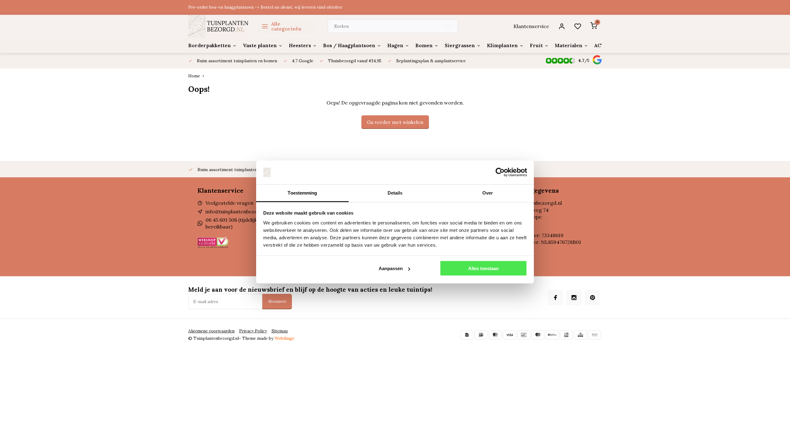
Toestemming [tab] (302, 192)
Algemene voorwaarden (211, 331)
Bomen (424, 45)
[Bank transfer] (594, 334)
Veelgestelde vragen (229, 203)
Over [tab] (487, 192)
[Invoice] (466, 334)
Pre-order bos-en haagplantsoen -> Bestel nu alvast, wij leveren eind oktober (265, 7)
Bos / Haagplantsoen (349, 45)
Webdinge (284, 338)
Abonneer (277, 301)
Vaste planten (260, 45)
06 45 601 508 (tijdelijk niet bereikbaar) (237, 223)
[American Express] (566, 334)
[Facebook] (555, 297)
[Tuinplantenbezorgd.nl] (218, 26)
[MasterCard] (495, 334)
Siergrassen (460, 45)
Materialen (568, 45)
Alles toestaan (483, 268)
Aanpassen (391, 268)
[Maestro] (537, 334)
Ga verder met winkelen (395, 122)
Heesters (300, 45)
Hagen (395, 45)
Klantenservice (531, 26)
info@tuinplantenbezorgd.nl (239, 211)
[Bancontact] (523, 334)
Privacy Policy (253, 331)
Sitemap (280, 331)
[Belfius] (552, 334)
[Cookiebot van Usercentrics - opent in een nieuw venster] (500, 172)
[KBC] (580, 334)
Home (194, 76)
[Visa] (509, 334)
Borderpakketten (209, 45)
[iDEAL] (481, 334)
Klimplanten (502, 45)
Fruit (536, 45)
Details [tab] (395, 192)
